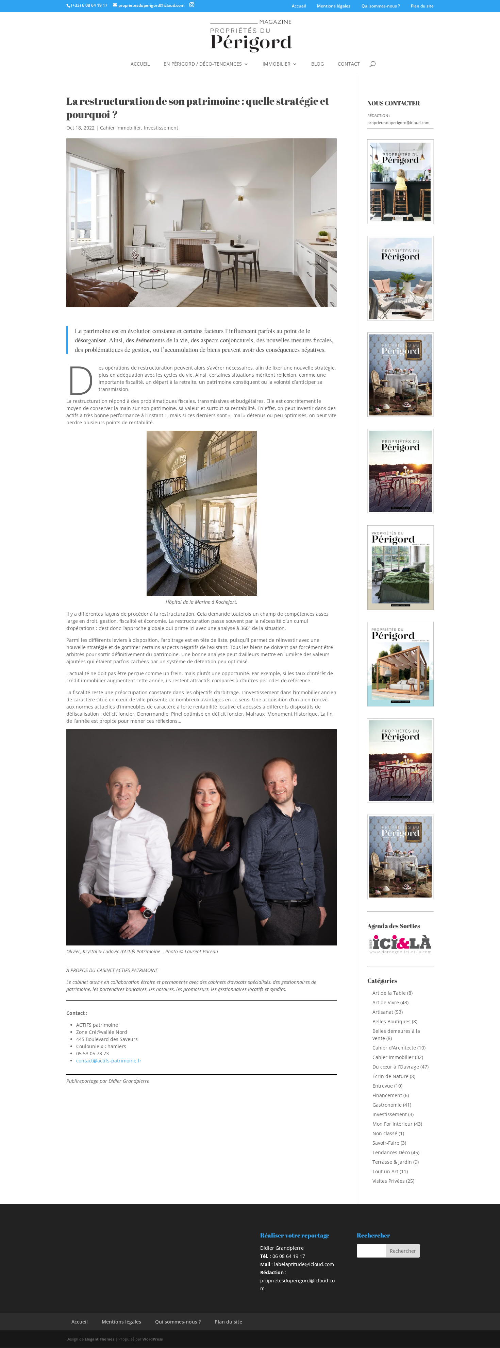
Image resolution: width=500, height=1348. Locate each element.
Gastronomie (387, 1105)
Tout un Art (385, 1171)
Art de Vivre (385, 1002)
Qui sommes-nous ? (381, 6)
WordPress (153, 1339)
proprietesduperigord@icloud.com (398, 122)
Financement (387, 1095)
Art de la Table (389, 993)
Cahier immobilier (120, 127)
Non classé (384, 1133)
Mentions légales (333, 6)
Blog (317, 64)
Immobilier (276, 64)
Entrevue (382, 1085)
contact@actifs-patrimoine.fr (108, 1060)
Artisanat (382, 1012)
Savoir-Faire (385, 1143)
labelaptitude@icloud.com (304, 1264)
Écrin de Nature (390, 1076)
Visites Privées (388, 1181)
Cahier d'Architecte (394, 1047)
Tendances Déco (391, 1152)
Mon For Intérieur (392, 1124)
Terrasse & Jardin (392, 1162)
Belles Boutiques (391, 1021)
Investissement (161, 127)
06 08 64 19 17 (288, 1256)
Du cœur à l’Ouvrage (395, 1066)
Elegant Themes (99, 1339)
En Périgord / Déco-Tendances (203, 64)
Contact (349, 64)
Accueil (299, 6)
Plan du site (422, 6)
